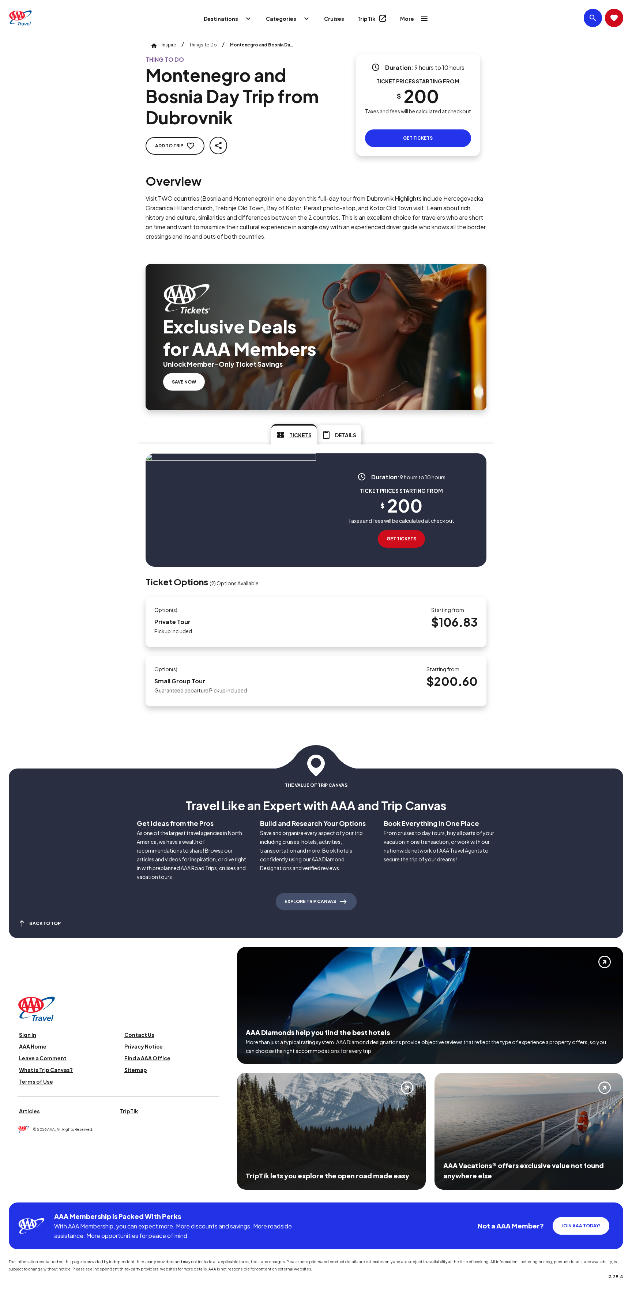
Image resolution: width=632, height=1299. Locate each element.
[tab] (294, 434)
